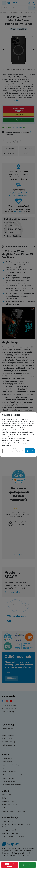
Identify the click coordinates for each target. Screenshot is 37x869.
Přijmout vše (30, 451)
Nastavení (19, 451)
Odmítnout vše (8, 451)
